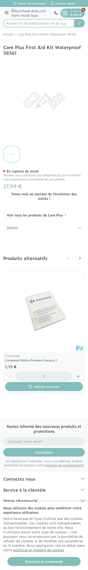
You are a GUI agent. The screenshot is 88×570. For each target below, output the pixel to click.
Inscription (44, 452)
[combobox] (38, 23)
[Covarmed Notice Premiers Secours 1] (44, 311)
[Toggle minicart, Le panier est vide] (65, 13)
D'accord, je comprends (44, 561)
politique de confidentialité (64, 465)
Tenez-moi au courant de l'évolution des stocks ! (44, 196)
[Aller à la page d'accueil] (31, 13)
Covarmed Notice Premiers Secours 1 (31, 360)
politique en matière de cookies (38, 549)
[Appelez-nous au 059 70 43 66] (56, 13)
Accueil (8, 34)
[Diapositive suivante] (80, 258)
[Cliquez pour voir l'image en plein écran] (44, 100)
